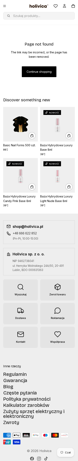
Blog (8, 386)
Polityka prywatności (26, 399)
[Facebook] (32, 458)
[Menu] (4, 6)
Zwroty (11, 422)
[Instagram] (39, 458)
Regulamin (15, 374)
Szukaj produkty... (26, 16)
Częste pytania (20, 392)
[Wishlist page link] (56, 6)
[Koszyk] (73, 6)
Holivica (45, 451)
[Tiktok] (46, 458)
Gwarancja (15, 380)
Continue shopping (39, 71)
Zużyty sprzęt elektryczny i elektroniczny (33, 413)
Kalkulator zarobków (26, 405)
